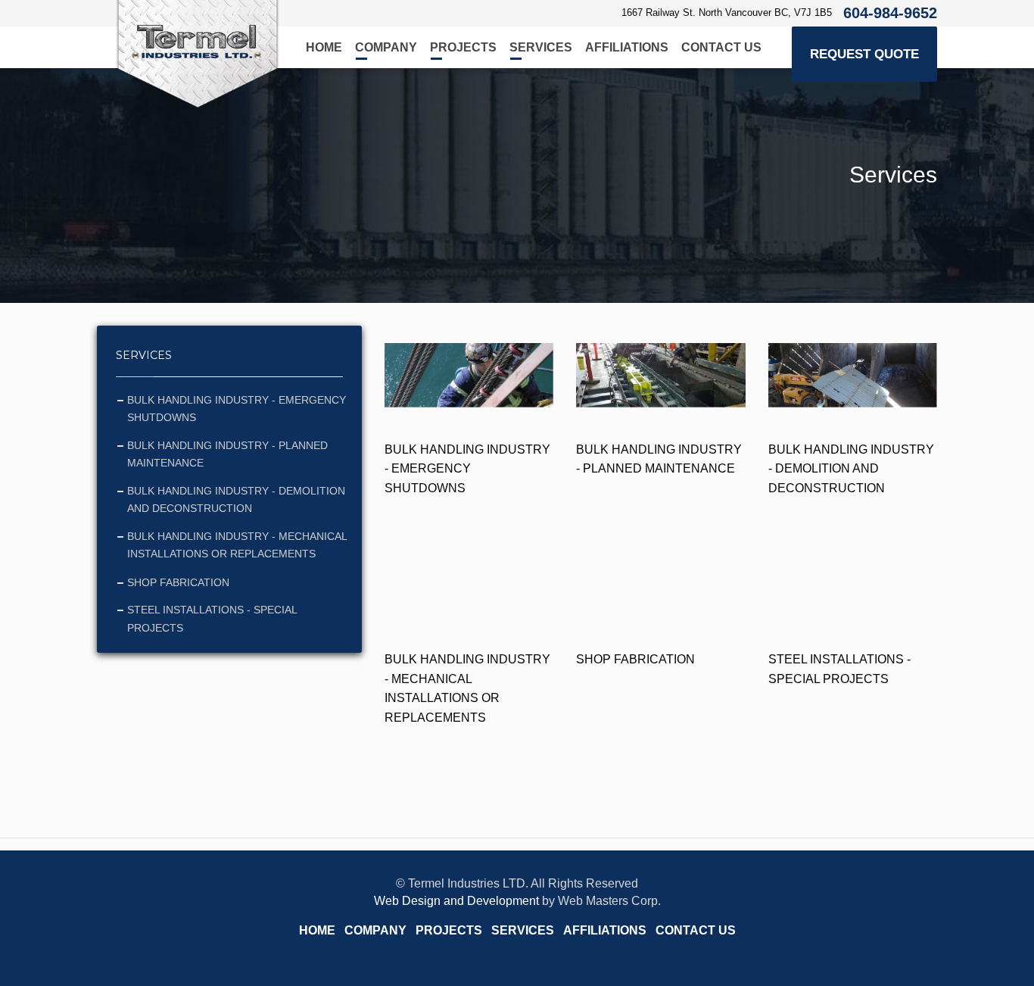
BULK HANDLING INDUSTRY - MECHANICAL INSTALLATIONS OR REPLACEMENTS (237, 545)
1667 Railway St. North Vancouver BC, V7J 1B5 (726, 12)
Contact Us (721, 47)
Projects (463, 47)
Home (324, 47)
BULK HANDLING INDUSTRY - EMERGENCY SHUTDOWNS (236, 409)
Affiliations (626, 47)
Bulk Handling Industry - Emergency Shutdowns (467, 469)
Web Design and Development (456, 900)
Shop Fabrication (635, 659)
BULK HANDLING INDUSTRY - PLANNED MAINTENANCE (227, 454)
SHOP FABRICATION (178, 582)
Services (540, 47)
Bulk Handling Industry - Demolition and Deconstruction (851, 469)
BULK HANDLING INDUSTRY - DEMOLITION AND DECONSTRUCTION (236, 500)
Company (386, 47)
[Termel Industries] (197, 54)
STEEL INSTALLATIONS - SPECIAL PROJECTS (212, 619)
